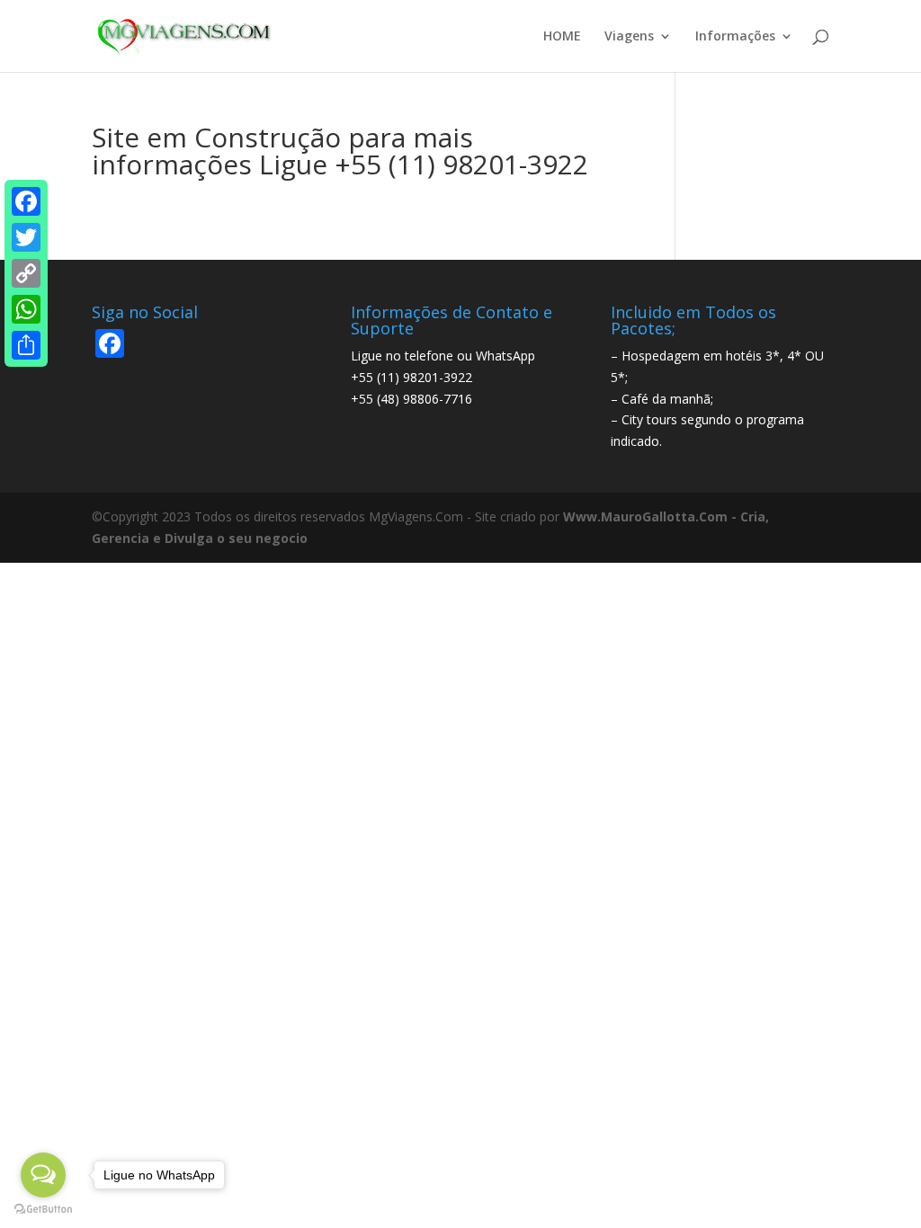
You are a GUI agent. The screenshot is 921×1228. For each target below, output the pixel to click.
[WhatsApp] (26, 309)
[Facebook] (26, 201)
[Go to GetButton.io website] (43, 1209)
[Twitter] (26, 237)
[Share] (26, 345)
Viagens (629, 37)
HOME (562, 37)
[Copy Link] (26, 273)
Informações (735, 37)
